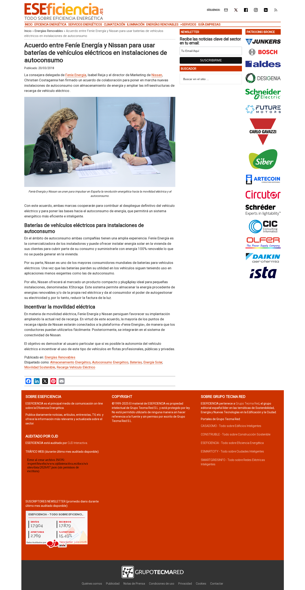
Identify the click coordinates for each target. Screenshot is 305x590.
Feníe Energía (75, 75)
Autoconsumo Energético (110, 362)
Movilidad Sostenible (39, 367)
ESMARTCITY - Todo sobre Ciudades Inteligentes (232, 451)
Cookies (201, 583)
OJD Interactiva (77, 443)
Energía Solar (152, 362)
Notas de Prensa (134, 583)
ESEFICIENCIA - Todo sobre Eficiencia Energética (232, 443)
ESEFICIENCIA (63, 11)
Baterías (136, 362)
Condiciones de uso (161, 583)
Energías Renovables (49, 31)
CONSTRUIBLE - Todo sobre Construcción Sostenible (235, 434)
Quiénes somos (92, 583)
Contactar (216, 583)
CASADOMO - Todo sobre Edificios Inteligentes (231, 426)
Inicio (28, 31)
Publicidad (113, 583)
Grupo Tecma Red (247, 403)
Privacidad (185, 583)
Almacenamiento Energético (70, 362)
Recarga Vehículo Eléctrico (76, 367)
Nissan (156, 75)
